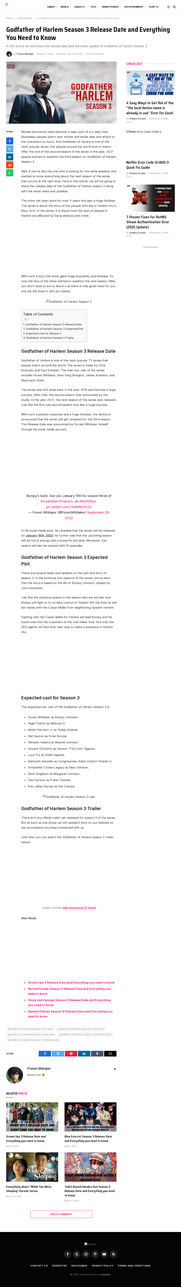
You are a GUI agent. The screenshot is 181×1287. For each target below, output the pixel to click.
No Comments (96, 54)
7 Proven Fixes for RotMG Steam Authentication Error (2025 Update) (147, 222)
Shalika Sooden (138, 118)
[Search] (174, 7)
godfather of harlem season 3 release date (33, 1039)
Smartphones (110, 7)
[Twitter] (9, 148)
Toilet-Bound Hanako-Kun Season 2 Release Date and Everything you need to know (90, 1191)
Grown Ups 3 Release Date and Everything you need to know (71, 982)
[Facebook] (9, 141)
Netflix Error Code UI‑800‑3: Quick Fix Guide (148, 165)
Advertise (59, 1265)
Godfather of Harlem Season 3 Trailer (50, 337)
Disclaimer (79, 1265)
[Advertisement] (76, 247)
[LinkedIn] (9, 156)
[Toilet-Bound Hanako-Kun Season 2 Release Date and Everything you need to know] (90, 1167)
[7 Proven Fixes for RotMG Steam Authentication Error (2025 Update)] (150, 198)
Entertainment (134, 7)
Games (51, 7)
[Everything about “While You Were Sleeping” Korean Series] (32, 1167)
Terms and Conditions (134, 1265)
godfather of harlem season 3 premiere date (85, 1034)
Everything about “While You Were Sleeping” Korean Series (28, 1189)
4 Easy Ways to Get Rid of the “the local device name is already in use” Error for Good (150, 108)
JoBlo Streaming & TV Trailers (79, 907)
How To (153, 7)
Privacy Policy (102, 1265)
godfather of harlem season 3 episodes (31, 1034)
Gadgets (79, 7)
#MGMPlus (87, 501)
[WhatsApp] (9, 172)
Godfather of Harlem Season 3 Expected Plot (54, 328)
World (65, 7)
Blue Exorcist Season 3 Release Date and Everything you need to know (88, 1138)
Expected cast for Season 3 (43, 333)
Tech (93, 7)
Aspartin (105, 1274)
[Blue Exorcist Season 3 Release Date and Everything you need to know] (90, 1116)
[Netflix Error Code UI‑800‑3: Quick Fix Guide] (150, 143)
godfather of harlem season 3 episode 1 (80, 1028)
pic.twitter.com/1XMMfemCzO (69, 507)
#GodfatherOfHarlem (57, 501)
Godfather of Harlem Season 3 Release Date (53, 324)
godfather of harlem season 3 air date (30, 1028)
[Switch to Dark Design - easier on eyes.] (169, 6)
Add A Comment (61, 1214)
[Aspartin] (22, 7)
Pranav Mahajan (25, 54)
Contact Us (39, 1265)
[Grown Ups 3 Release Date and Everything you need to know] (32, 1116)
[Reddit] (9, 164)
